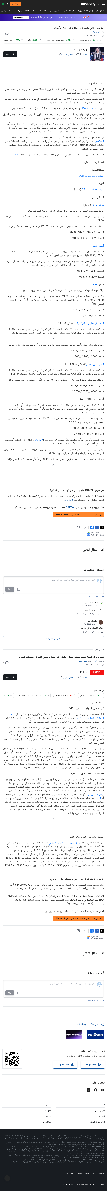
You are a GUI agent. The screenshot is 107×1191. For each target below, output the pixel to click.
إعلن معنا (48, 1110)
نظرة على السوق (68, 11)
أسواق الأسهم (53, 11)
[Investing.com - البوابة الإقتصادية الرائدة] (90, 4)
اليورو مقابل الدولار (95, 364)
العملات (43, 11)
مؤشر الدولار (98, 204)
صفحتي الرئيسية (67, 54)
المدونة (102, 1104)
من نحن (48, 1104)
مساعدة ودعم (46, 1116)
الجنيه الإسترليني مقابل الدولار (90, 323)
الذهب (15, 154)
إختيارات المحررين (85, 11)
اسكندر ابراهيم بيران (91, 603)
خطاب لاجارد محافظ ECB (77, 175)
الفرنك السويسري (94, 794)
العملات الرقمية (24, 11)
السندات (11, 11)
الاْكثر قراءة (99, 11)
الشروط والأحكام (98, 1173)
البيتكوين (99, 141)
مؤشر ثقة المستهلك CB (93, 189)
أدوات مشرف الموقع (97, 1122)
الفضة (95, 284)
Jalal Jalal (93, 621)
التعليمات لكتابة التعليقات (96, 596)
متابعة (8, 54)
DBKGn (39, 439)
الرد (99, 614)
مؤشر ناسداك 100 (90, 108)
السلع (35, 11)
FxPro (83, 672)
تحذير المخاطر (68, 1173)
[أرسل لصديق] (78, 527)
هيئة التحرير (46, 1122)
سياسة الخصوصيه (83, 1173)
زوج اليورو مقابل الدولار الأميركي (64, 842)
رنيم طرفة (82, 49)
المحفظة (102, 1116)
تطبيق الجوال (100, 1110)
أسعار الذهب (98, 245)
